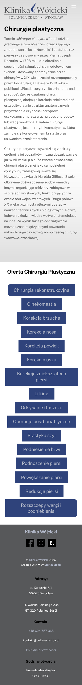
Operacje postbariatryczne (41, 421)
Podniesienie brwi (41, 449)
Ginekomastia (41, 304)
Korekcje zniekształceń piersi (41, 376)
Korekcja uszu (41, 359)
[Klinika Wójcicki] (35, 17)
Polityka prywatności (41, 650)
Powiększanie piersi (41, 477)
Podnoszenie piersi (41, 463)
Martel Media (52, 564)
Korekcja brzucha (41, 318)
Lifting (41, 393)
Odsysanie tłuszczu (41, 407)
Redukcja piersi (41, 491)
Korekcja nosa (41, 332)
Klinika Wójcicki (38, 559)
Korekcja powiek (41, 346)
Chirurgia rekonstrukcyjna (41, 290)
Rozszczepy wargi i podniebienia (41, 508)
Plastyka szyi (42, 435)
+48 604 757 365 (41, 631)
